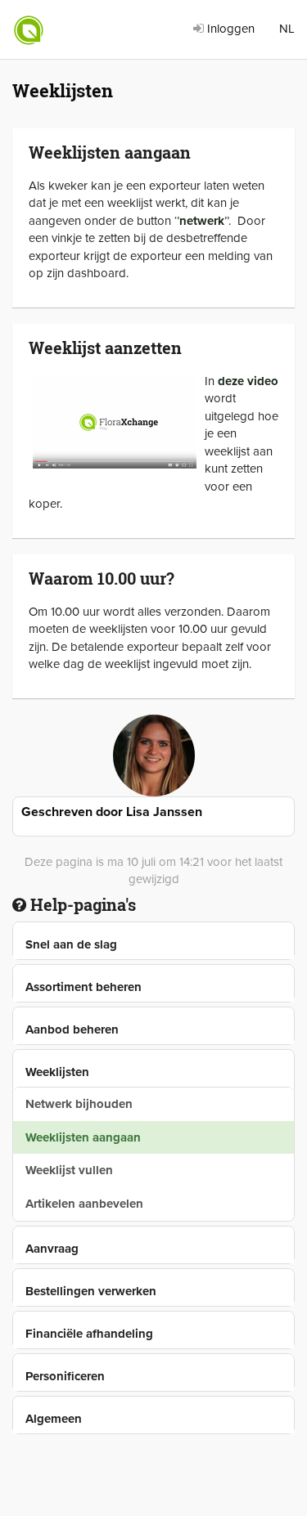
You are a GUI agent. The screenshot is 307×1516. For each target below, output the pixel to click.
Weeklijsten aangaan (83, 1137)
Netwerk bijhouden (79, 1104)
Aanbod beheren (72, 1029)
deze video (248, 381)
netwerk (201, 220)
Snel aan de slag (71, 944)
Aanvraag (52, 1248)
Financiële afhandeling (89, 1333)
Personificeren (65, 1376)
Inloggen (229, 28)
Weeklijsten (57, 1072)
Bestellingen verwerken (90, 1291)
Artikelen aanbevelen (84, 1203)
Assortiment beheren (83, 987)
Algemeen (53, 1418)
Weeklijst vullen (69, 1170)
